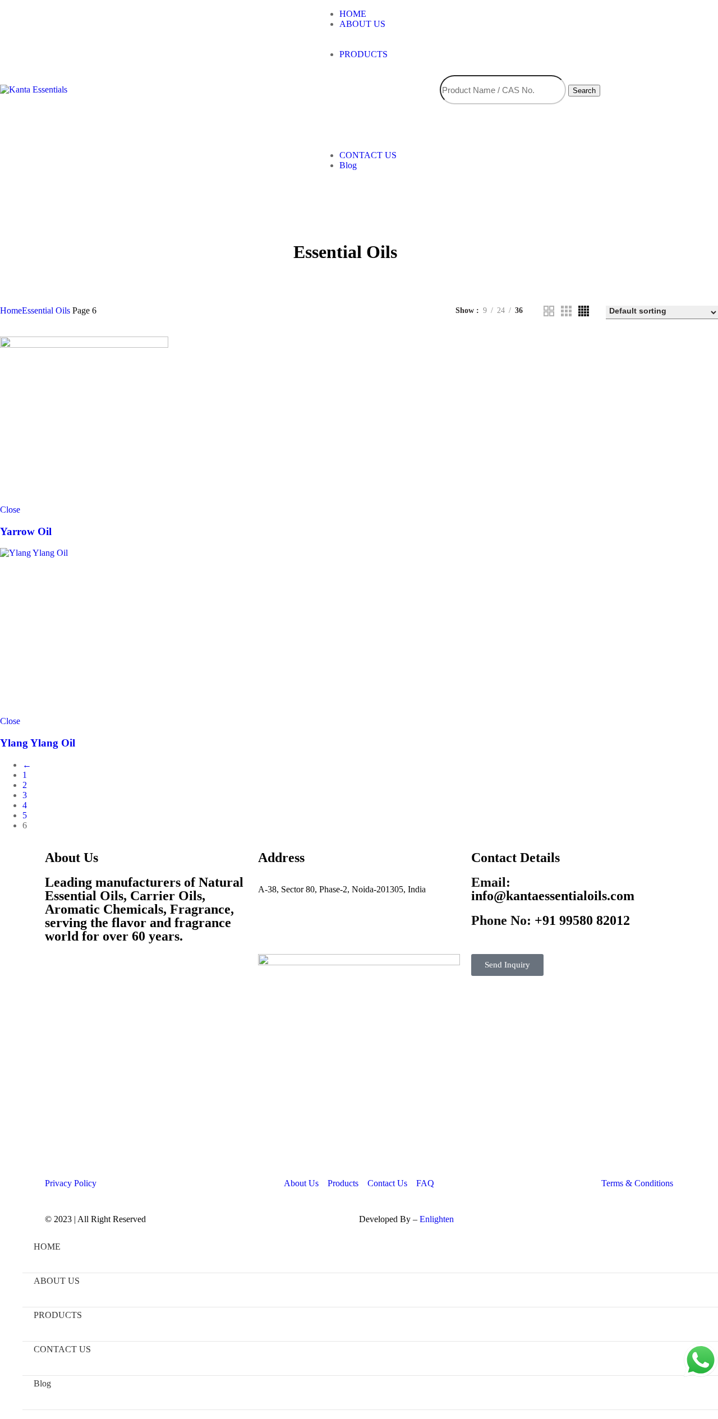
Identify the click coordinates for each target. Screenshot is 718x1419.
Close (10, 509)
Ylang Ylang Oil (37, 743)
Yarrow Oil (26, 531)
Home (11, 310)
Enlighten (437, 1219)
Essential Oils (46, 310)
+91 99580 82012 (550, 920)
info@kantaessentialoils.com (552, 889)
